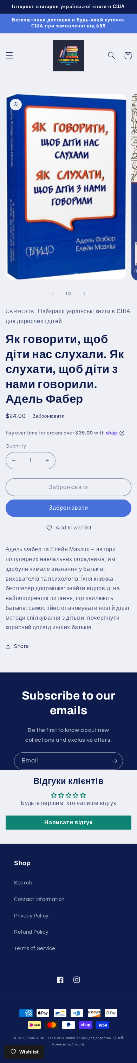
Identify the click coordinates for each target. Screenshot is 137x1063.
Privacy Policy (31, 916)
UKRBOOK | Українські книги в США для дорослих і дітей (75, 1038)
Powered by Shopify (68, 1044)
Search (23, 882)
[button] (9, 55)
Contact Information (39, 899)
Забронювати (69, 508)
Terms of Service (34, 948)
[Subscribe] (114, 760)
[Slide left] (52, 293)
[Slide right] (84, 293)
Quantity (16, 446)
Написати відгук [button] (68, 822)
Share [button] (21, 646)
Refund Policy (31, 932)
